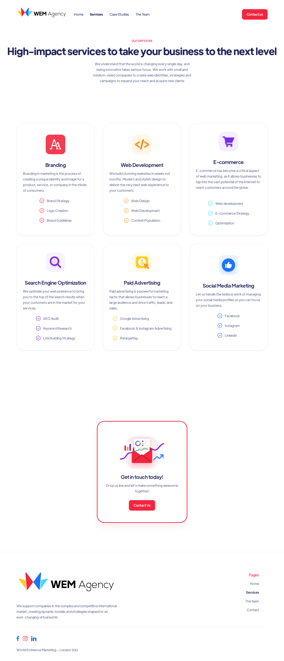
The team (252, 601)
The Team (143, 14)
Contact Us (141, 505)
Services (96, 14)
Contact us (255, 14)
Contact (253, 610)
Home (78, 14)
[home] (41, 14)
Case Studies (119, 14)
